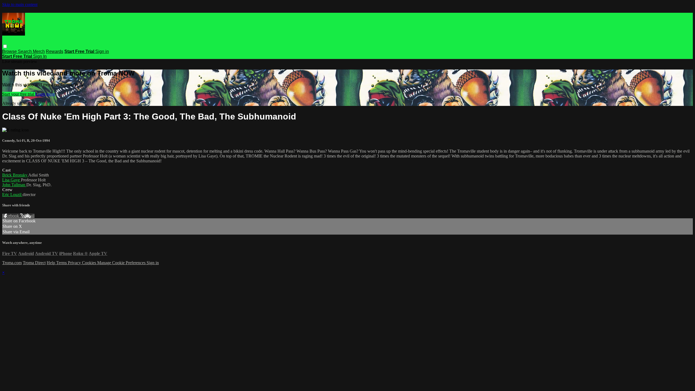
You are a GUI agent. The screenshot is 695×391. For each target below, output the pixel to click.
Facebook (11, 215)
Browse (10, 51)
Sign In (40, 56)
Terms (62, 262)
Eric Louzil (12, 194)
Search (25, 51)
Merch (39, 51)
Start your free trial (18, 94)
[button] (5, 46)
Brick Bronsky (15, 175)
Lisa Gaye (11, 180)
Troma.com (12, 262)
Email (29, 215)
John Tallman (14, 184)
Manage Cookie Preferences (122, 262)
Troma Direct (34, 262)
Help (51, 262)
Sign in (102, 51)
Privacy (75, 262)
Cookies (89, 262)
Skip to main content (19, 4)
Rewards (54, 51)
